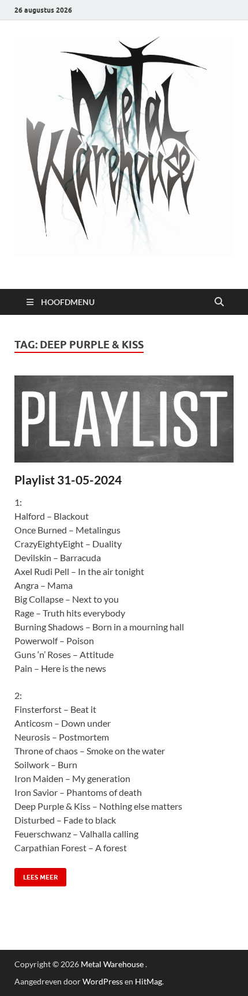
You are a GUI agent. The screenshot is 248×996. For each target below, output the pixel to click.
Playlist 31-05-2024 (68, 479)
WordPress (102, 981)
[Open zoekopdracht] (219, 302)
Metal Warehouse (112, 964)
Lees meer (36, 874)
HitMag (148, 981)
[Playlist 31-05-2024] (124, 419)
